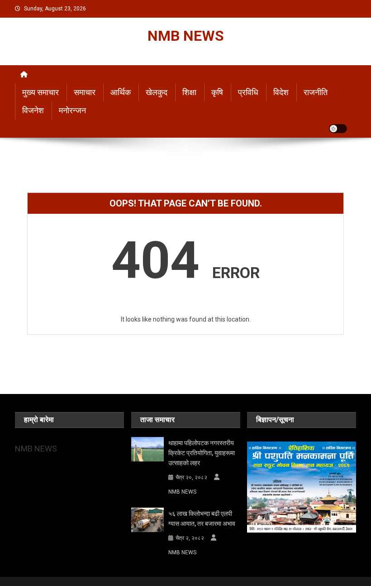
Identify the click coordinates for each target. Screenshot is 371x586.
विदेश (281, 92)
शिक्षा (189, 92)
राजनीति (316, 92)
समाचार (84, 92)
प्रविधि (248, 92)
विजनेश (33, 110)
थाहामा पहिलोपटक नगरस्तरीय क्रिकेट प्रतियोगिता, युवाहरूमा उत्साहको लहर (201, 452)
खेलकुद (156, 92)
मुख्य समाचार (40, 92)
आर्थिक (120, 92)
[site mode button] (338, 128)
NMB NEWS (185, 35)
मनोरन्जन (72, 110)
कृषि (217, 92)
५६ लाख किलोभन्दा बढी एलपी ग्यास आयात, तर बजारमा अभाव (201, 518)
